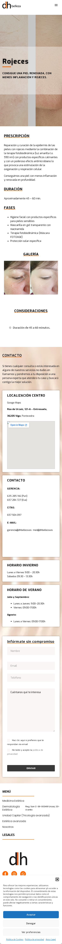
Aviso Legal (51, 939)
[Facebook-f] (5, 874)
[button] (57, 879)
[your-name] (31, 650)
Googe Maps (14, 402)
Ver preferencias (31, 932)
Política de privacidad (34, 939)
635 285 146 (14, 496)
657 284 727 (14, 500)
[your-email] (31, 665)
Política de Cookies (14, 939)
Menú (56, 5)
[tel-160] (31, 677)
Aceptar (31, 914)
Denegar (31, 923)
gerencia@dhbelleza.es (20, 530)
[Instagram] (14, 874)
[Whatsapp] (23, 874)
